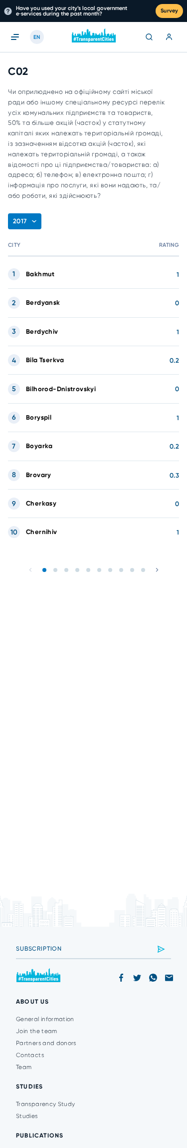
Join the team (36, 1031)
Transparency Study (45, 1104)
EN (36, 37)
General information (45, 1019)
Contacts (30, 1055)
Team (23, 1067)
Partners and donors (46, 1043)
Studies (27, 1116)
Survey (169, 10)
